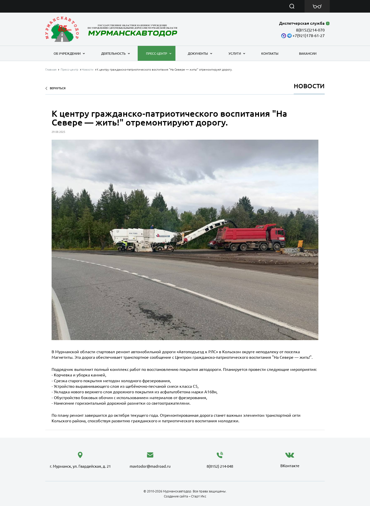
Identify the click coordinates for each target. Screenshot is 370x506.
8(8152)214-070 (310, 30)
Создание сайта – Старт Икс (185, 496)
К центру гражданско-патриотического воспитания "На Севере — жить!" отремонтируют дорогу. (165, 69)
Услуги (235, 53)
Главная (50, 69)
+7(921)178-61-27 (308, 35)
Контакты (269, 53)
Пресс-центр (156, 53)
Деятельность (113, 53)
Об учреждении (67, 53)
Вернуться (57, 88)
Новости (87, 69)
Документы (198, 53)
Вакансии (307, 53)
